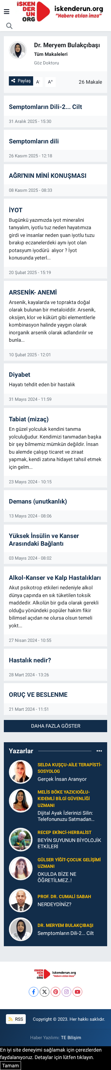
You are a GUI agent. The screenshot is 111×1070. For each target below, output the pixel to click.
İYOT (15, 210)
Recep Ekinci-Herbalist (64, 832)
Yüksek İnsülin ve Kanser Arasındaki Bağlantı (44, 539)
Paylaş (24, 80)
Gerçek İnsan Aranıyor (62, 779)
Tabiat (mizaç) (29, 419)
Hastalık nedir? (30, 660)
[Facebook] (33, 992)
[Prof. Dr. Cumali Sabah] (21, 900)
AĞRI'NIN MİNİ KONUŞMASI (47, 175)
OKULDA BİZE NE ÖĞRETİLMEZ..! (57, 877)
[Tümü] (99, 751)
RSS (18, 1019)
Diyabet (19, 374)
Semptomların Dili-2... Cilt (45, 106)
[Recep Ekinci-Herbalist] (21, 839)
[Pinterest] (55, 992)
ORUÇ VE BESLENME (38, 694)
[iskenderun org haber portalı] (61, 11)
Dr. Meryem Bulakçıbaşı (65, 925)
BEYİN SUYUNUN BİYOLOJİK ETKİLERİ (69, 843)
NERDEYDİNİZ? (54, 904)
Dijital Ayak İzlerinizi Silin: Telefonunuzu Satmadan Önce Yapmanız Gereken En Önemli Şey (68, 816)
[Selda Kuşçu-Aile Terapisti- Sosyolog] (21, 772)
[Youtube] (77, 992)
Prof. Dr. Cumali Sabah (64, 896)
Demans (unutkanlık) (38, 501)
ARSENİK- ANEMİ (33, 292)
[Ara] (9, 26)
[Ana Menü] (6, 12)
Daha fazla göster (55, 726)
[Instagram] (66, 992)
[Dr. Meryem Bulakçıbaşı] (21, 929)
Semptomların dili (34, 141)
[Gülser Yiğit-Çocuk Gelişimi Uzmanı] (21, 868)
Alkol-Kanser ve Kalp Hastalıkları (55, 577)
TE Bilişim (71, 1037)
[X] (44, 992)
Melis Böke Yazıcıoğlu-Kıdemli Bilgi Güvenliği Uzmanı (64, 798)
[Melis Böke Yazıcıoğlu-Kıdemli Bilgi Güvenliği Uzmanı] (21, 800)
